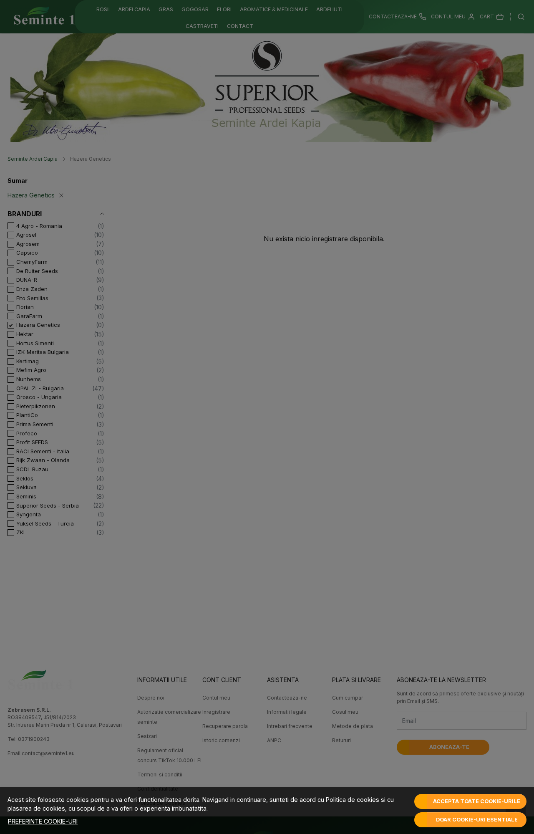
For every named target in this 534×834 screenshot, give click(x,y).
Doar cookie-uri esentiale (477, 819)
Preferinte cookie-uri (43, 821)
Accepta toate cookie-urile (476, 801)
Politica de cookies (352, 799)
